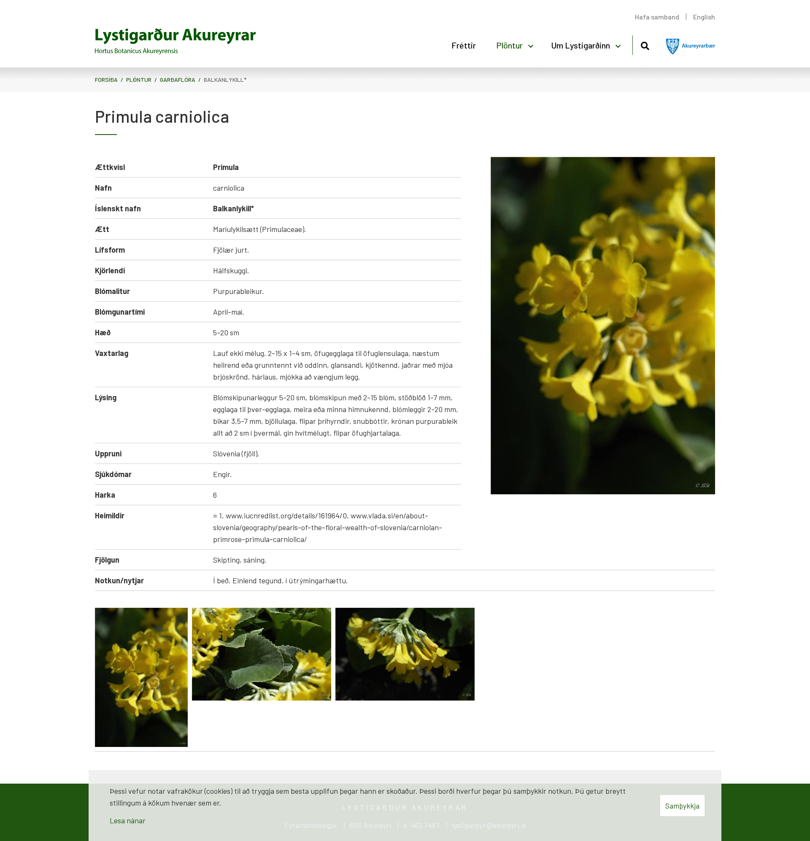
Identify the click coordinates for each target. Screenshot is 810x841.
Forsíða (106, 79)
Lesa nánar (128, 820)
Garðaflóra (177, 79)
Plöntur (138, 79)
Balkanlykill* (225, 79)
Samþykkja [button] (682, 805)
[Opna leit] (644, 44)
